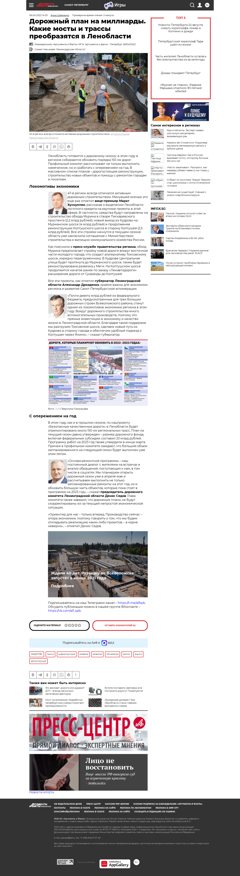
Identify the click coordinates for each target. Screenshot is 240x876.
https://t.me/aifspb (131, 603)
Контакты (59, 808)
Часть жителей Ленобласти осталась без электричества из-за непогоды (180, 58)
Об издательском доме (68, 804)
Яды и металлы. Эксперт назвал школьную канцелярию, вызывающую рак (185, 133)
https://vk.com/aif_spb (64, 610)
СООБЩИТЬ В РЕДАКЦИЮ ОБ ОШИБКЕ (154, 811)
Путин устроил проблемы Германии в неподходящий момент (188, 264)
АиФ (58, 408)
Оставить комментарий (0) (120, 625)
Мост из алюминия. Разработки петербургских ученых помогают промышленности (64, 702)
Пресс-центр (93, 804)
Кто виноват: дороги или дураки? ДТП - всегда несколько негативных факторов (65, 690)
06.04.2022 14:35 (38, 15)
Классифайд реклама (67, 811)
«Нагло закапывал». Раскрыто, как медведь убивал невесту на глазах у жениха (188, 170)
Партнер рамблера (86, 862)
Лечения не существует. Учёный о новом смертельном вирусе (186, 193)
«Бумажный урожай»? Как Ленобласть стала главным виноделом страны (120, 702)
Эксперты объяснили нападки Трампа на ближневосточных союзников (183, 228)
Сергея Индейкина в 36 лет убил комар (185, 239)
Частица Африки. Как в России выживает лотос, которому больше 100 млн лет (187, 158)
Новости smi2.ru (41, 792)
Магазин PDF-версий (117, 804)
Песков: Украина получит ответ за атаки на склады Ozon (186, 214)
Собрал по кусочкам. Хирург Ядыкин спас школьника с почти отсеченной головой (188, 182)
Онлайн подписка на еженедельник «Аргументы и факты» (167, 804)
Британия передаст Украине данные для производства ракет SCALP (187, 252)
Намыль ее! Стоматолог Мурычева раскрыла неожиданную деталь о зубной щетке (187, 145)
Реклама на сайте (105, 808)
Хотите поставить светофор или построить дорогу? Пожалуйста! (124, 689)
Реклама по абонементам (135, 808)
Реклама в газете (80, 808)
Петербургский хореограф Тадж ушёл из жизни (180, 43)
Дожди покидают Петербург (181, 73)
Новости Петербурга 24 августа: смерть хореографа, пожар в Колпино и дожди (180, 28)
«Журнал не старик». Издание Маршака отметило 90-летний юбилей (181, 88)
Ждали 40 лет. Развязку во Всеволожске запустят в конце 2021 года (92, 575)
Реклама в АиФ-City (167, 808)
